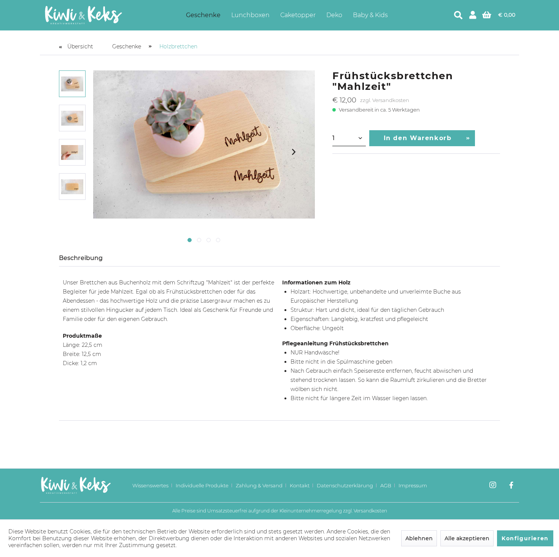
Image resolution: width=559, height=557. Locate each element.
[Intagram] (493, 485)
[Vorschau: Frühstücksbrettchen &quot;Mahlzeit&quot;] (72, 83)
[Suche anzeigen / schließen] (458, 15)
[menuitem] (203, 15)
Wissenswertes (150, 485)
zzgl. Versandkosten (384, 100)
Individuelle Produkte (202, 485)
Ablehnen (419, 538)
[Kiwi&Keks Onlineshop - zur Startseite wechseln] (83, 15)
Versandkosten (370, 511)
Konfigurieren (525, 538)
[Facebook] (511, 485)
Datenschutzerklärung (345, 485)
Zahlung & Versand (259, 485)
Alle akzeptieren (467, 538)
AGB (385, 485)
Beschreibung (81, 258)
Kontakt (300, 485)
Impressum (413, 485)
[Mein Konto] (472, 15)
